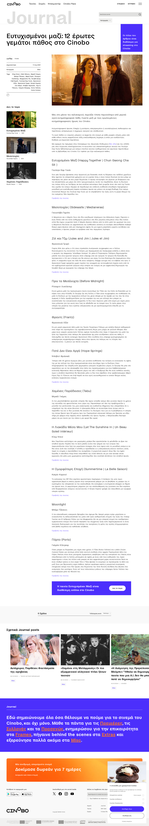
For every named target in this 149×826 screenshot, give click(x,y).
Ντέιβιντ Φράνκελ (29, 85)
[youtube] (72, 793)
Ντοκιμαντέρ (54, 4)
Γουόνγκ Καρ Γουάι (25, 81)
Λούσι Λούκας (36, 90)
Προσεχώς (52, 729)
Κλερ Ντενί (16, 74)
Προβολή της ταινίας (60, 198)
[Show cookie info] (143, 795)
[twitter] (54, 793)
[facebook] (60, 793)
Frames (23, 734)
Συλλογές (16, 729)
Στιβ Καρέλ (14, 81)
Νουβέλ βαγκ (35, 79)
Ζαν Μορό (18, 85)
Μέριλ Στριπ (29, 76)
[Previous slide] (17, 662)
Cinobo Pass (69, 4)
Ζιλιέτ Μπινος (25, 74)
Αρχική (89, 805)
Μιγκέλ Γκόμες (35, 74)
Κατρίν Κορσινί (35, 83)
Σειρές (42, 4)
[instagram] (66, 793)
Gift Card (103, 808)
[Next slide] (138, 662)
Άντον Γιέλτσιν (35, 88)
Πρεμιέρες (111, 723)
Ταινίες (32, 4)
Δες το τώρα (117, 588)
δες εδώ (113, 144)
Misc (39, 69)
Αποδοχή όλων (127, 809)
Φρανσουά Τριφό (24, 83)
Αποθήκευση (126, 816)
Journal (103, 805)
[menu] (140, 4)
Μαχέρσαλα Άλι (25, 79)
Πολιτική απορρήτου (127, 821)
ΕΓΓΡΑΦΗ (131, 4)
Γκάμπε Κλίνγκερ (24, 88)
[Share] (8, 95)
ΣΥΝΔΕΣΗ (121, 4)
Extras (109, 734)
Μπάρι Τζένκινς (19, 76)
